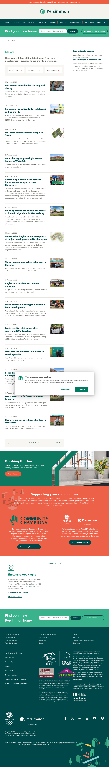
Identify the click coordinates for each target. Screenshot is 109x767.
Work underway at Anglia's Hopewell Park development (25, 306)
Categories (13, 70)
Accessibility (9, 662)
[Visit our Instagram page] (87, 718)
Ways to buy (41, 22)
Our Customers (44, 637)
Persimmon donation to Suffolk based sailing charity (25, 110)
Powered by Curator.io (56, 563)
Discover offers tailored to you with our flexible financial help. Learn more (54, 2)
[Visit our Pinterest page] (102, 718)
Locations (52, 22)
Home (7, 40)
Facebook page (31, 586)
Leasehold (76, 634)
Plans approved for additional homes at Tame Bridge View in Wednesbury (25, 212)
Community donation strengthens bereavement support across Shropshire (23, 182)
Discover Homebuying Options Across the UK (62, 743)
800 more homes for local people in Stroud (24, 134)
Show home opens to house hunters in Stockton (25, 263)
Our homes (63, 22)
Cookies (7, 666)
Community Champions (29, 547)
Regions (31, 70)
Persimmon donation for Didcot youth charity (25, 87)
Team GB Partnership (80, 542)
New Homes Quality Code (13, 653)
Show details (65, 389)
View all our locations (93, 618)
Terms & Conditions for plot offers (16, 684)
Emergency (77, 643)
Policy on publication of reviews (15, 679)
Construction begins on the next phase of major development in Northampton (26, 238)
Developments (52, 70)
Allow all (81, 389)
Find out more (13, 474)
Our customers (75, 22)
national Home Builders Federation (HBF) (87, 685)
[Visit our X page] (72, 718)
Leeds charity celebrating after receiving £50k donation (21, 329)
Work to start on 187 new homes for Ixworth (24, 398)
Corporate (42, 640)
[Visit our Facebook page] (66, 718)
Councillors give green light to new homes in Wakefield (23, 160)
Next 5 (40, 443)
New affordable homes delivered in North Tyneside (24, 353)
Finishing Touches (11, 640)
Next (58, 443)
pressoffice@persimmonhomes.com (87, 59)
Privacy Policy (9, 657)
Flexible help (89, 22)
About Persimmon (11, 643)
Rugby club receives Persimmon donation (22, 285)
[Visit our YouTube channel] (94, 718)
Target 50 (76, 637)
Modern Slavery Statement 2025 (83, 640)
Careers (41, 643)
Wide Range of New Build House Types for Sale (33, 745)
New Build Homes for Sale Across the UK (31, 743)
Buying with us (28, 22)
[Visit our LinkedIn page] (79, 718)
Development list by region (94, 31)
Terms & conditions (11, 675)
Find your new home (12, 22)
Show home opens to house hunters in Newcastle (25, 421)
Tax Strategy (9, 670)
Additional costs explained (47, 634)
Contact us (101, 22)
